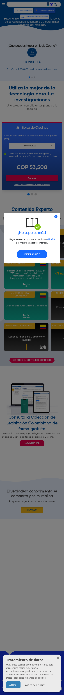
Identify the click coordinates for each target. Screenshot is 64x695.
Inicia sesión (32, 254)
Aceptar (13, 684)
